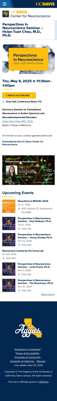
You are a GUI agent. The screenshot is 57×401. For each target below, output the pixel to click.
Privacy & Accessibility (27, 353)
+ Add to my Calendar (18, 95)
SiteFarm (43, 382)
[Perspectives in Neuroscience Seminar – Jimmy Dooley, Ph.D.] (8, 239)
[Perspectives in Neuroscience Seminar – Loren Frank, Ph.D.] (8, 269)
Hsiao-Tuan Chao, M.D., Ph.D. (17, 121)
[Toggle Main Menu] (4, 4)
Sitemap (41, 361)
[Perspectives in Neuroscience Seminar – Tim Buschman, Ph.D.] (8, 285)
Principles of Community (28, 357)
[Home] (27, 13)
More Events (48, 294)
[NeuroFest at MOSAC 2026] (8, 206)
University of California (22, 361)
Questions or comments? (27, 349)
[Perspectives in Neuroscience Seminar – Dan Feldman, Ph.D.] (8, 223)
